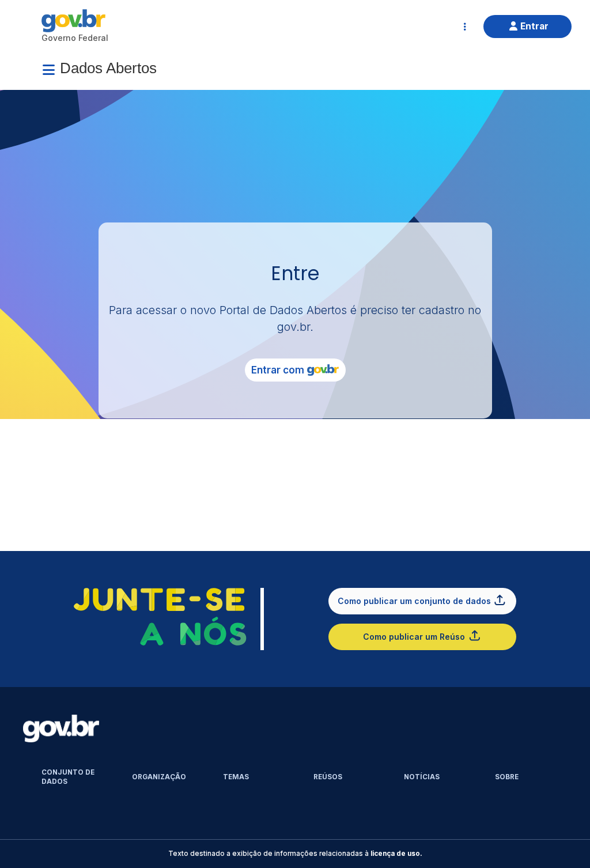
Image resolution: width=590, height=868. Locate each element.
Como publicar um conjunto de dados (414, 601)
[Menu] (48, 69)
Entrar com (277, 370)
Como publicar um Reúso (414, 636)
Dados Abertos (108, 68)
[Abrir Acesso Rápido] (465, 26)
